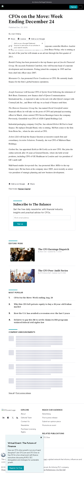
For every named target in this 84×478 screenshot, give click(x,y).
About (23, 414)
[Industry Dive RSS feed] (17, 418)
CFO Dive (46, 437)
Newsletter (25, 425)
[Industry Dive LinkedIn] (3, 418)
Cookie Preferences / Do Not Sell (52, 470)
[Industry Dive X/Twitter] (12, 418)
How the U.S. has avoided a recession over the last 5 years (42, 313)
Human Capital (24, 189)
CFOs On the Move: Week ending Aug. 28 (33, 297)
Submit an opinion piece (51, 421)
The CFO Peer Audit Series (53, 270)
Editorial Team (26, 418)
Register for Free (16, 468)
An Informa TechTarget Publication (42, 2)
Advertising (46, 414)
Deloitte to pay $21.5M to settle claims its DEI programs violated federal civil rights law (41, 321)
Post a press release (23, 393)
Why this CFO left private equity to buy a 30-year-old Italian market (43, 305)
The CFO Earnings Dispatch (53, 249)
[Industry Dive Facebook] (8, 418)
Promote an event (49, 425)
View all (11, 393)
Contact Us (25, 421)
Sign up (73, 7)
